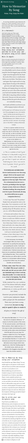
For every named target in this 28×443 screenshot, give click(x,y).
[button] (1, 2)
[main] (14, 9)
